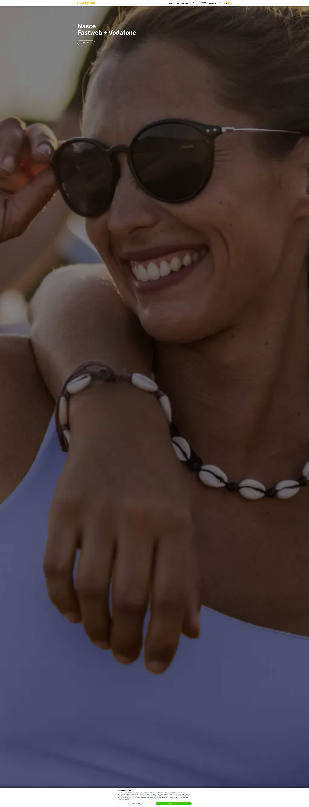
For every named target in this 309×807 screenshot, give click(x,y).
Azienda (171, 3)
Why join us (220, 3)
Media (177, 3)
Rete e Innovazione (193, 3)
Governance (184, 3)
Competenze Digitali (202, 3)
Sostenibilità (212, 3)
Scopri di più (85, 43)
